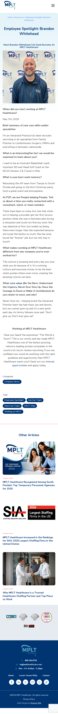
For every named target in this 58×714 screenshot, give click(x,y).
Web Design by (29, 703)
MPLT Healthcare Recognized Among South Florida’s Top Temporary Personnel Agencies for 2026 (29, 485)
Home (10, 17)
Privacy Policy (29, 699)
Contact (46, 675)
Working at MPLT (12, 411)
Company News (12, 381)
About (11, 675)
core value (16, 283)
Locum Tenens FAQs (28, 675)
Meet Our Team (12, 405)
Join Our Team (35, 400)
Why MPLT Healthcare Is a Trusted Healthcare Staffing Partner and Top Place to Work (28, 596)
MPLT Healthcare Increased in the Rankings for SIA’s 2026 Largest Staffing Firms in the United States (28, 541)
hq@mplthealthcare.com (31, 664)
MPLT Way (29, 405)
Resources (19, 17)
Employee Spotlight (14, 400)
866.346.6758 (31, 660)
